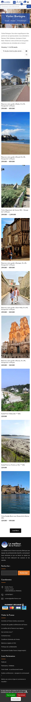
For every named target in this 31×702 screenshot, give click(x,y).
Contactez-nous (5, 636)
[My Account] (17, 2)
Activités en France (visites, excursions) (12, 621)
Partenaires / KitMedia (7, 666)
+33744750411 (9, 594)
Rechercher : (6, 566)
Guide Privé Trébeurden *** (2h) (10, 413)
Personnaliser (16, 699)
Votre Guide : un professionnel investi (12, 669)
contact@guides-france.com (13, 598)
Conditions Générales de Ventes (10, 639)
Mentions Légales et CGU (8, 643)
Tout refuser (21, 695)
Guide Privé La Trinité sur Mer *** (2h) (13, 465)
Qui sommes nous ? (7, 632)
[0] (20, 2)
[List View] (26, 54)
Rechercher (24, 573)
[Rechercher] (29, 6)
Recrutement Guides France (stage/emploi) (13, 650)
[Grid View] (26, 51)
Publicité (3, 662)
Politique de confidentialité (9, 647)
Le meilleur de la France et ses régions (12, 628)
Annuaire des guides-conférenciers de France (14, 624)
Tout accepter (11, 695)
